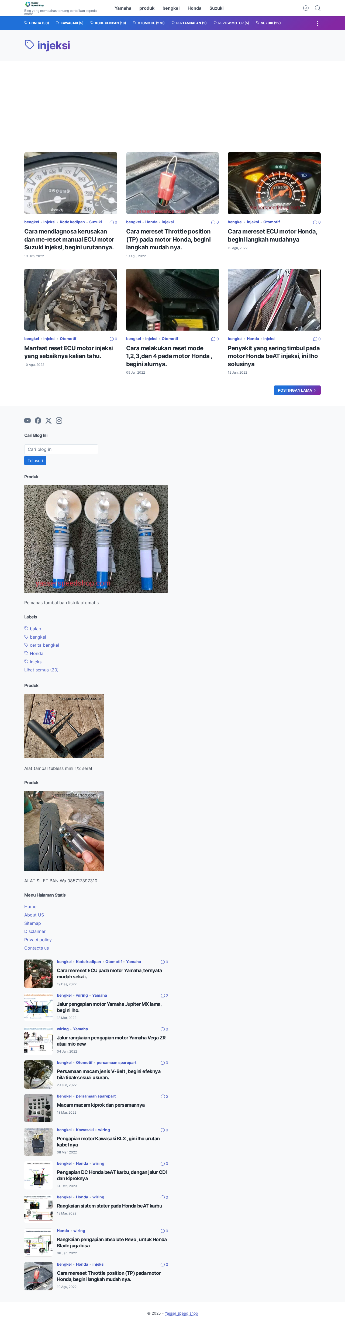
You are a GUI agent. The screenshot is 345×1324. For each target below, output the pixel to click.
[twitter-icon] (48, 420)
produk (146, 8)
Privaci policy (38, 939)
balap (35, 628)
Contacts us (36, 948)
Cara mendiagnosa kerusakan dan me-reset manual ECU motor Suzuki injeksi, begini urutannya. (69, 239)
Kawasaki (85, 1129)
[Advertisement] (172, 101)
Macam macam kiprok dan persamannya (101, 1105)
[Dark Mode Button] (306, 8)
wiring (82, 995)
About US (34, 915)
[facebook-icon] (38, 420)
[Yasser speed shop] (64, 5)
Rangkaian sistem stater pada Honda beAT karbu (109, 1206)
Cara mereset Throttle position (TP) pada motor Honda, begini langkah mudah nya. (168, 239)
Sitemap (32, 923)
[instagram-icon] (59, 420)
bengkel (171, 8)
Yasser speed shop (181, 1313)
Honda (194, 8)
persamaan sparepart (116, 1062)
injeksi (49, 222)
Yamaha (123, 8)
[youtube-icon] (27, 420)
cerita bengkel (44, 645)
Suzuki (216, 8)
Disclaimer (35, 931)
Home (30, 906)
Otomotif (271, 222)
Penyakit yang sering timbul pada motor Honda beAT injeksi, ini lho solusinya (274, 356)
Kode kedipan (72, 222)
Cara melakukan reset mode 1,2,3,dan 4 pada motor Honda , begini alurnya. (169, 356)
